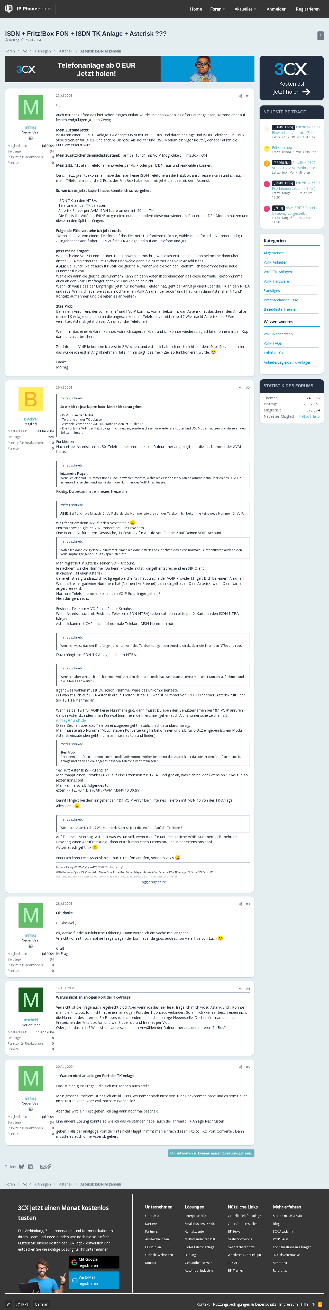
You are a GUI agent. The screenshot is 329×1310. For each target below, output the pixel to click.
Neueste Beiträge (284, 112)
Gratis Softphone (240, 1239)
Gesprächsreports (241, 1247)
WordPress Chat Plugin (244, 1255)
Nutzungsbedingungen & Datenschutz (244, 1304)
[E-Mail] (39, 1166)
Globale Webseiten (159, 1255)
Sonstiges (272, 290)
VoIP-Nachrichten (278, 333)
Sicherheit (280, 1263)
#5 (248, 1067)
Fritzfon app (282, 147)
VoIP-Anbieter (275, 262)
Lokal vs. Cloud (276, 352)
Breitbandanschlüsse (281, 300)
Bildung (190, 1255)
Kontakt (150, 1263)
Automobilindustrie (199, 1270)
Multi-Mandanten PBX (200, 1239)
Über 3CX (152, 1216)
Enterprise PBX (195, 1216)
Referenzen (281, 1270)
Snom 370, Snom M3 (202, 872)
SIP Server (235, 1231)
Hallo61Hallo (309, 416)
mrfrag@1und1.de (71, 720)
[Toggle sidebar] (320, 35)
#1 (248, 96)
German (41, 1304)
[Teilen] (240, 96)
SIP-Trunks (235, 1270)
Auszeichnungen (157, 1239)
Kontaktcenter (195, 1231)
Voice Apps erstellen (243, 1224)
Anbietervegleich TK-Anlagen (287, 362)
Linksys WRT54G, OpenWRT (81, 867)
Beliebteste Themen (280, 309)
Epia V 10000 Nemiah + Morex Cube (93, 872)
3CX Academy (283, 1231)
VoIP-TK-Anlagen (278, 271)
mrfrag (14, 40)
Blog (276, 1224)
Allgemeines (274, 252)
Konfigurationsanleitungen (292, 1247)
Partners (151, 1231)
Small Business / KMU (200, 1224)
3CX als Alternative (286, 1255)
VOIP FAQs (280, 1239)
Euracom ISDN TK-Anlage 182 (174, 872)
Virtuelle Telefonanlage (244, 1216)
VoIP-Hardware (276, 281)
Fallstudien (153, 1247)
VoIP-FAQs (273, 343)
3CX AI (232, 1263)
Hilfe (304, 1304)
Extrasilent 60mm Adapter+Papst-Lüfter (135, 872)
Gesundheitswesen (198, 1263)
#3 (248, 904)
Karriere (151, 1224)
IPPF (24, 1304)
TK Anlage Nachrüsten (205, 1121)
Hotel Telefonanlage (199, 1247)
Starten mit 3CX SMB (287, 1216)
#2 (248, 387)
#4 (248, 988)
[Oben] (313, 1304)
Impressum (288, 1304)
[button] (224, 9)
